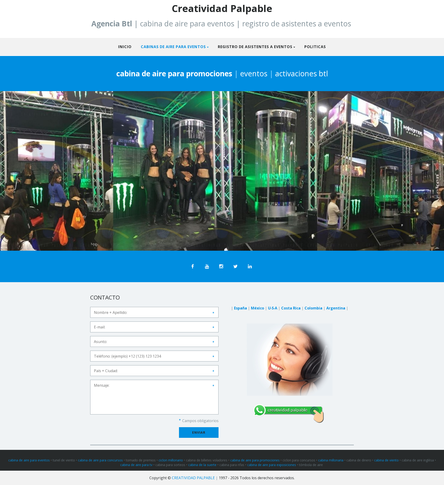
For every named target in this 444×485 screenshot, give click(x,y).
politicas (315, 46)
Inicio (125, 46)
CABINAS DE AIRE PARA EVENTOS (173, 46)
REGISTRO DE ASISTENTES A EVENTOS (255, 46)
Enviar (198, 432)
